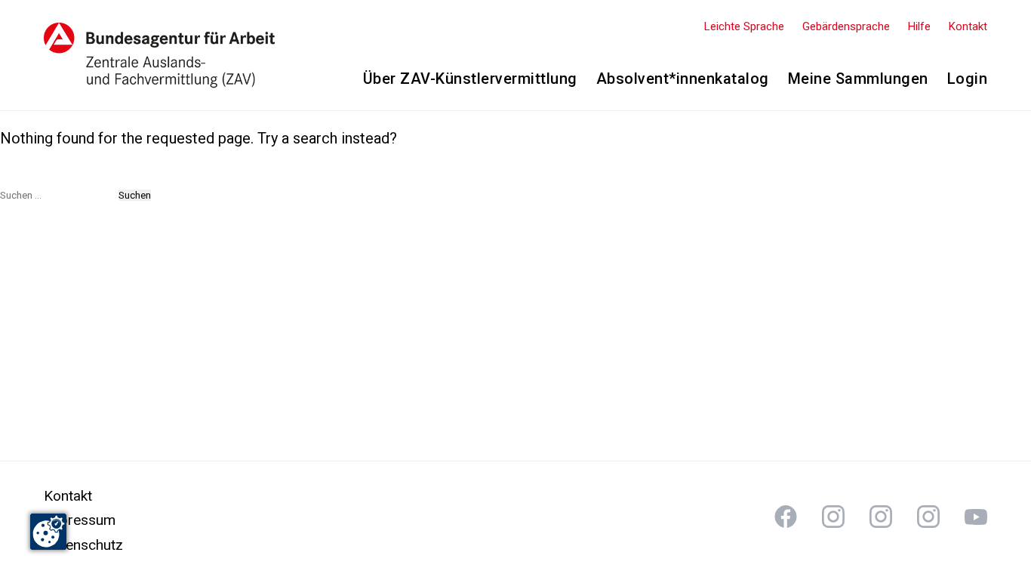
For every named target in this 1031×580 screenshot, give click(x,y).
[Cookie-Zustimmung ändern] (48, 532)
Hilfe (919, 26)
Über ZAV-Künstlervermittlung (470, 78)
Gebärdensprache (846, 26)
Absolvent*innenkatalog (682, 78)
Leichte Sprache (744, 26)
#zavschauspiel (880, 516)
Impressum (79, 520)
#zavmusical (928, 516)
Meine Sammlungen (858, 78)
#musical (976, 516)
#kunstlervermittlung (785, 516)
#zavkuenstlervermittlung (833, 516)
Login (967, 78)
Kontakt (968, 26)
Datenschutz (83, 545)
